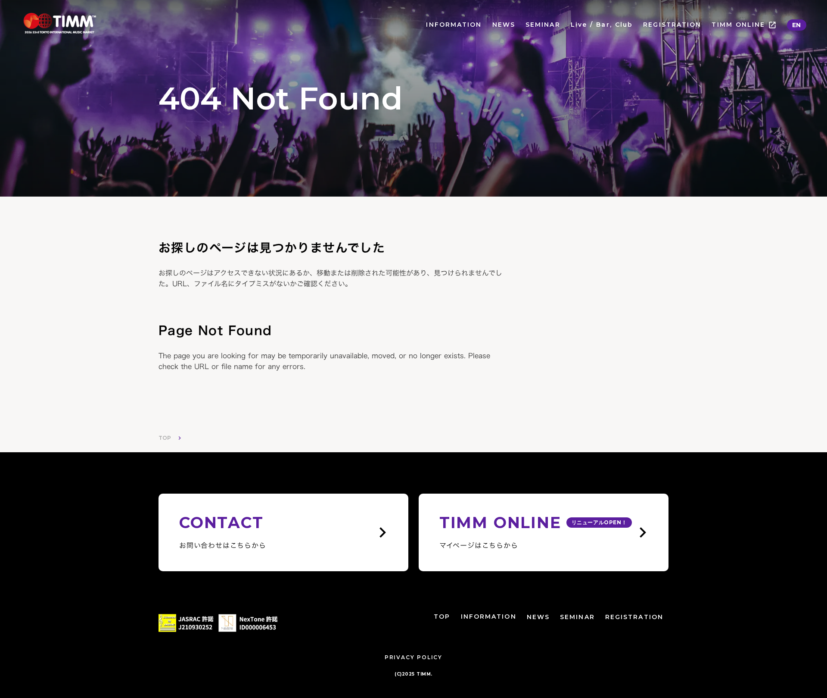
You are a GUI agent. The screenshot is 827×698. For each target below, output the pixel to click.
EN (796, 25)
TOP (165, 438)
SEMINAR (542, 24)
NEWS (503, 24)
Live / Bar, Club (602, 24)
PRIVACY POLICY (413, 657)
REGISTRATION (672, 24)
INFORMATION (454, 24)
